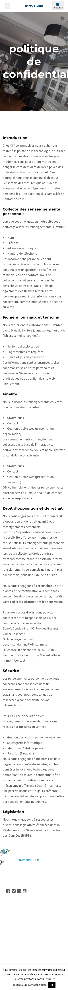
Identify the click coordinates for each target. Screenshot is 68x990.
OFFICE (28, 6)
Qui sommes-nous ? (19, 914)
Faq (8, 936)
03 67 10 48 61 (22, 880)
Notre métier (15, 920)
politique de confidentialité (29, 985)
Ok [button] (52, 985)
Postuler (58, 8)
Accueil (11, 909)
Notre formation (17, 925)
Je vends (12, 964)
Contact (11, 941)
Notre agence (15, 959)
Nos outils (13, 930)
